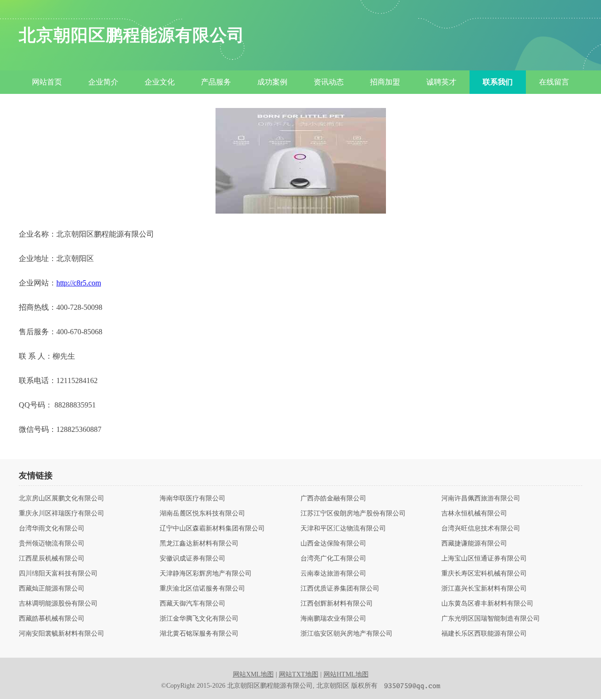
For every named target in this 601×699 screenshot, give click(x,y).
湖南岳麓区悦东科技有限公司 (202, 513)
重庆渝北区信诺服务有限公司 (202, 588)
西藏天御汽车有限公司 (192, 603)
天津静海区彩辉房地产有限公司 (206, 573)
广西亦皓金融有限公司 (333, 498)
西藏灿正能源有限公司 (52, 588)
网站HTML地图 (346, 674)
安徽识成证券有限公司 (192, 558)
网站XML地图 (253, 674)
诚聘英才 (441, 82)
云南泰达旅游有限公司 (333, 573)
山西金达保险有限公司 (333, 543)
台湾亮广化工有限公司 (333, 558)
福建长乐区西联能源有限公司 (484, 633)
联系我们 (498, 82)
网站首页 (47, 82)
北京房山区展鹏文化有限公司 (61, 498)
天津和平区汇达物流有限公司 (343, 528)
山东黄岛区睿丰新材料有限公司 (487, 603)
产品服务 (216, 82)
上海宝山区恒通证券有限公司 (484, 558)
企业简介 (103, 82)
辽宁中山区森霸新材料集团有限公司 (212, 528)
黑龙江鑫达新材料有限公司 (199, 543)
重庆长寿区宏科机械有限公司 (484, 573)
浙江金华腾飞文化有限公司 (199, 618)
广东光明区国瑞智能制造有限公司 (490, 618)
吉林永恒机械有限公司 (474, 513)
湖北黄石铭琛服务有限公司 (199, 633)
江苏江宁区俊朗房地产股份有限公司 (353, 513)
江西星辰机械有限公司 (52, 558)
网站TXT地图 (298, 674)
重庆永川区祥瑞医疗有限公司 (61, 513)
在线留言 (554, 82)
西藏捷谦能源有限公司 (474, 543)
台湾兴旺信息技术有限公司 (480, 528)
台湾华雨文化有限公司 (52, 528)
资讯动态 (329, 82)
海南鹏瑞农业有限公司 (333, 618)
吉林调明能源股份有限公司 (58, 603)
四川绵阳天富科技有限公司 (58, 573)
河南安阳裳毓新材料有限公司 (61, 633)
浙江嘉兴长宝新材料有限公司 (484, 588)
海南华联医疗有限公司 (192, 498)
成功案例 (272, 82)
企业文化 (160, 82)
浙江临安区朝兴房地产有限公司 (346, 633)
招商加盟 (385, 82)
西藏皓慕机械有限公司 (52, 618)
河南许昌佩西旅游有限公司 (480, 498)
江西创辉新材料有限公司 (336, 603)
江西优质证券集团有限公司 (339, 588)
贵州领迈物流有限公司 (52, 543)
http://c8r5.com (78, 283)
